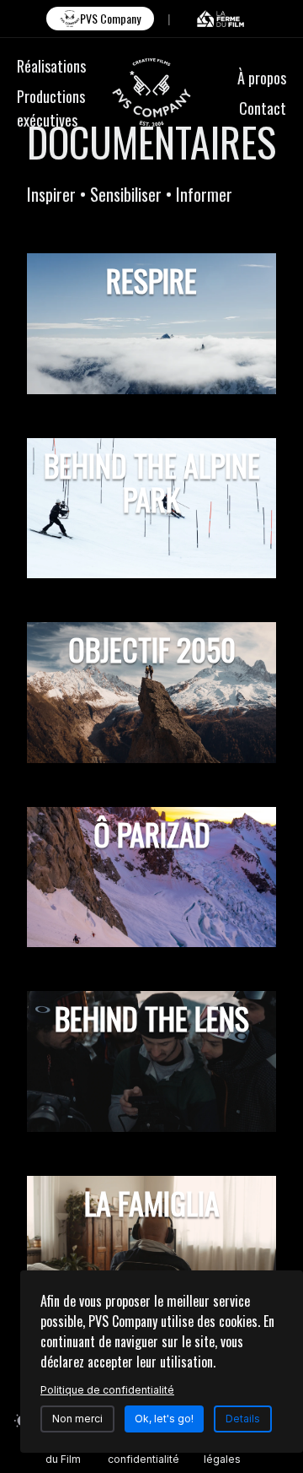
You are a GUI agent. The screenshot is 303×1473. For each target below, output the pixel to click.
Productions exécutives (51, 108)
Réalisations (51, 66)
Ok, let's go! (164, 1418)
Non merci (77, 1418)
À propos (261, 78)
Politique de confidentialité (143, 1452)
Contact (262, 108)
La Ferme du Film (68, 1452)
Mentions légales (227, 1452)
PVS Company (110, 18)
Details (243, 1418)
